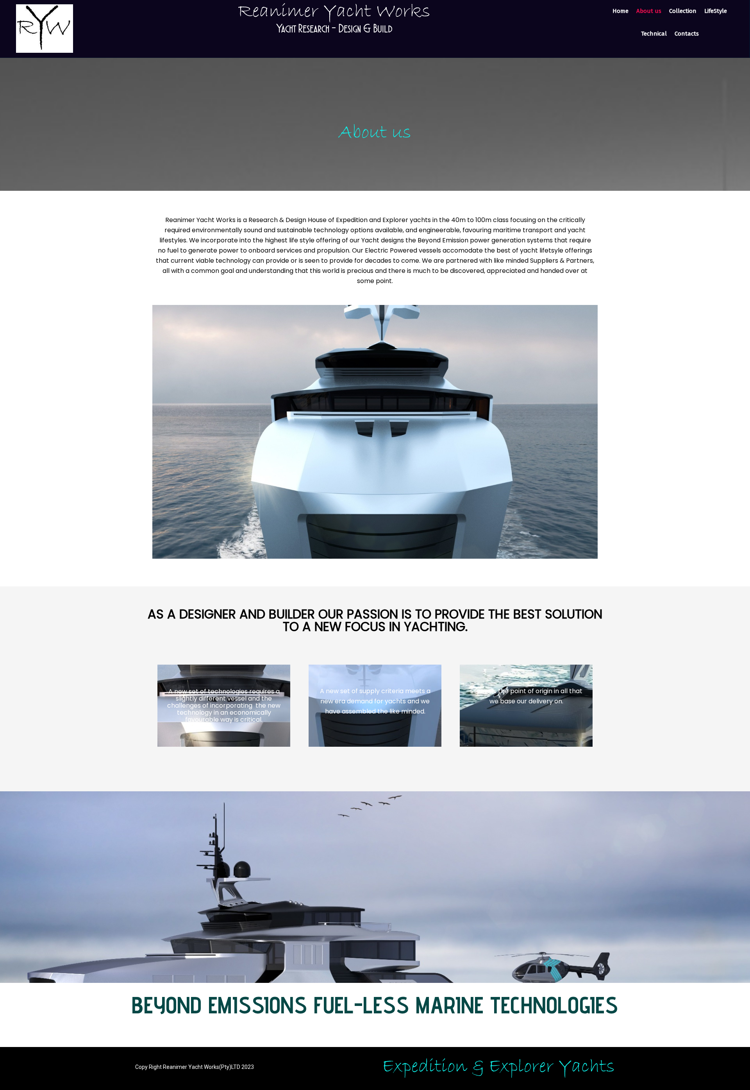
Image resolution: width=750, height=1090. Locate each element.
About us (648, 10)
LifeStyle (715, 10)
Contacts (687, 33)
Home (620, 10)
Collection (682, 10)
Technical (654, 33)
